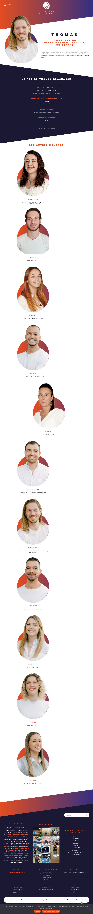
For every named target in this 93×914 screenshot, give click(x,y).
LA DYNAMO (76, 848)
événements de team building (17, 834)
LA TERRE (76, 838)
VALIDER (37, 911)
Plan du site (55, 899)
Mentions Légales (44, 899)
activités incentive (15, 836)
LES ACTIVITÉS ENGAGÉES (75, 852)
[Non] (91, 909)
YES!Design (74, 899)
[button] (37, 831)
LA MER (75, 836)
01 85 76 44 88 (75, 887)
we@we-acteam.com (17, 872)
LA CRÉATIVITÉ (76, 845)
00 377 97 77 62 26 (18, 887)
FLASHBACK (76, 855)
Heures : (75, 869)
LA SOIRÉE (75, 850)
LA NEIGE (76, 840)
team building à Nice (17, 853)
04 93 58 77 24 (46, 887)
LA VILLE (76, 843)
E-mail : (17, 869)
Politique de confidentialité (51, 911)
